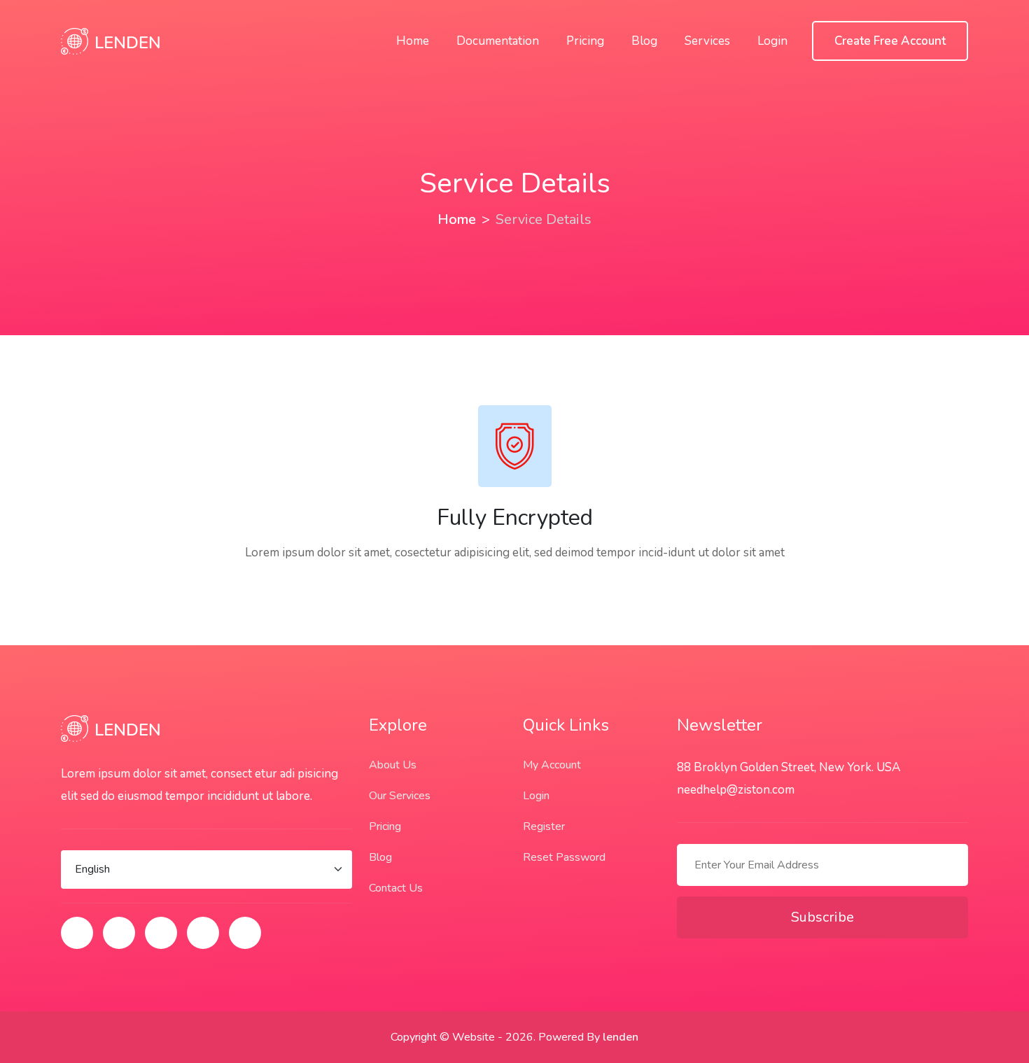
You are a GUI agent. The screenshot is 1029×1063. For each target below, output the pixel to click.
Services (707, 41)
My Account (552, 765)
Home (412, 41)
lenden (620, 1037)
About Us (392, 765)
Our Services (399, 795)
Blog (644, 41)
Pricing (585, 41)
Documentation (497, 41)
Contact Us (396, 888)
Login (772, 41)
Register (544, 826)
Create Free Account (890, 41)
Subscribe (822, 917)
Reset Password (564, 857)
